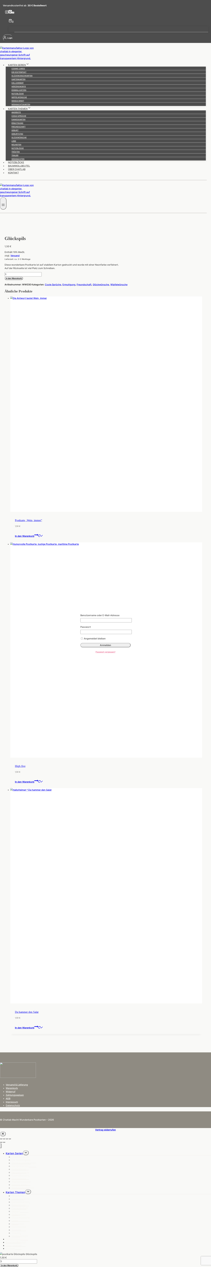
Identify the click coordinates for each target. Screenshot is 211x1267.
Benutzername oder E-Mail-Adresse (99, 615)
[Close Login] (3, 1133)
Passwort (85, 626)
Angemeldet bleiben (94, 638)
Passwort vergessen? (105, 652)
